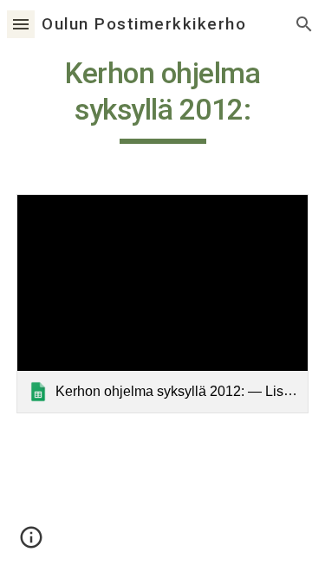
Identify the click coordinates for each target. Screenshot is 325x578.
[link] (162, 303)
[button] (21, 24)
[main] (162, 100)
